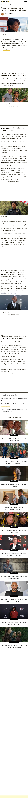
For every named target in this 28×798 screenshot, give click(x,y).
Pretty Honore (9, 13)
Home (2, 4)
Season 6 (8, 73)
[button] (26, 1)
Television (7, 4)
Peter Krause (6, 50)
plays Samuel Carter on (8, 293)
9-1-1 (11, 4)
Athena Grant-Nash (18, 39)
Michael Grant (5, 45)
